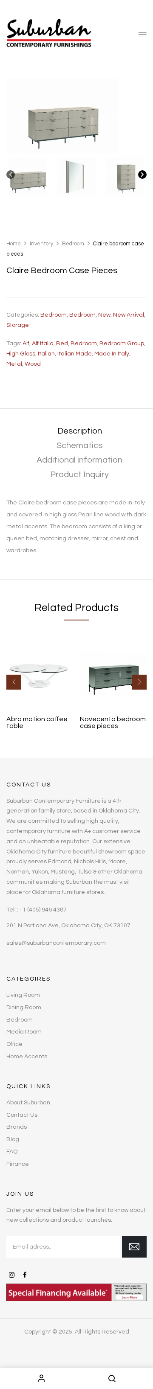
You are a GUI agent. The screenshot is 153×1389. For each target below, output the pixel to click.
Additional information (79, 460)
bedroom (84, 344)
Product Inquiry (79, 474)
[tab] (79, 431)
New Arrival (128, 315)
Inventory (41, 244)
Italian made (74, 354)
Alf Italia (43, 344)
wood (33, 364)
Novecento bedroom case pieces (113, 722)
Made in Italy (111, 354)
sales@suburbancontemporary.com (56, 943)
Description (79, 431)
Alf (26, 344)
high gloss (20, 354)
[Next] (142, 176)
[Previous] (10, 176)
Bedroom (73, 244)
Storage (17, 325)
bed (62, 344)
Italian (46, 354)
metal (14, 364)
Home (13, 244)
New (104, 315)
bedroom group (121, 344)
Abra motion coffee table (37, 722)
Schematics (79, 445)
